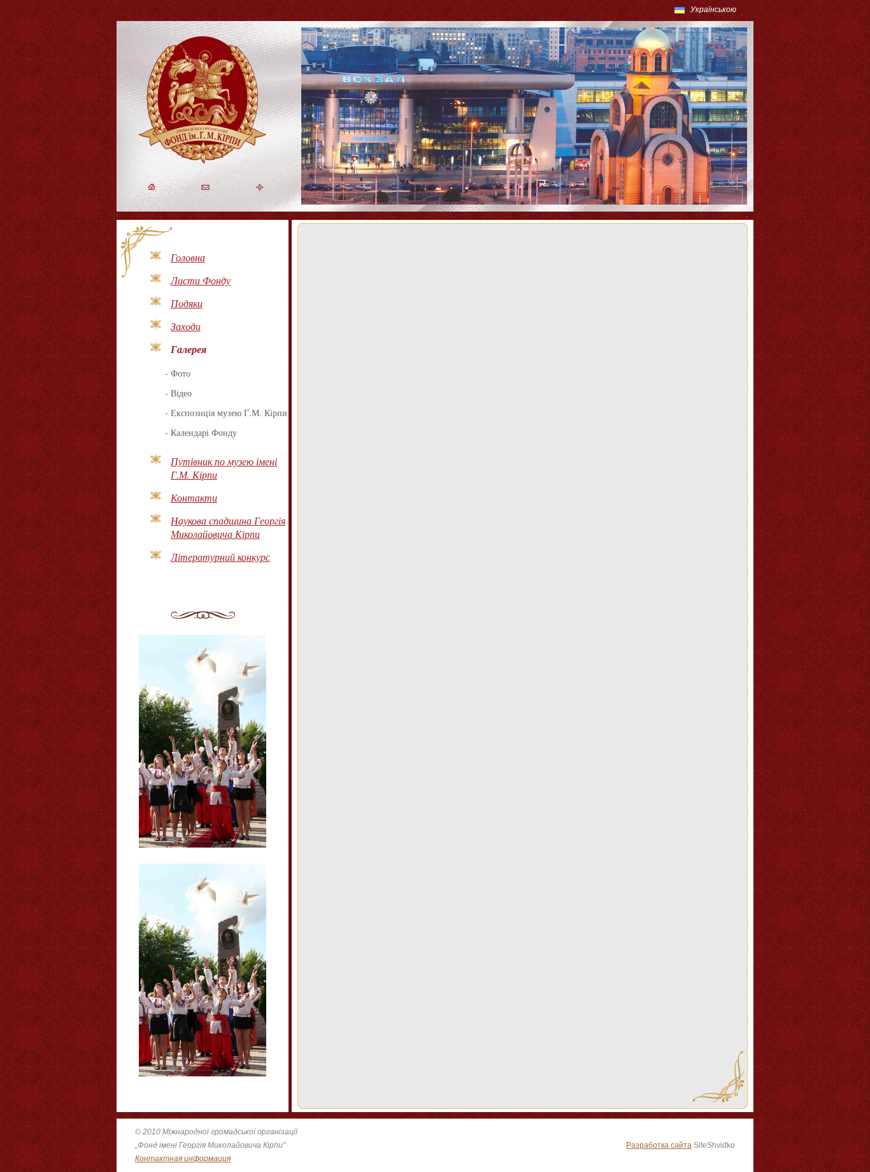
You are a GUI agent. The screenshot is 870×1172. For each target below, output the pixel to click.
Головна (188, 257)
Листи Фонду (201, 280)
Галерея (188, 349)
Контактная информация (183, 1158)
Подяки (187, 303)
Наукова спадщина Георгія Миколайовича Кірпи (228, 527)
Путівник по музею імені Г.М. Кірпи (224, 467)
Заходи (186, 326)
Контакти (194, 497)
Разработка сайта (659, 1145)
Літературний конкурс (220, 556)
